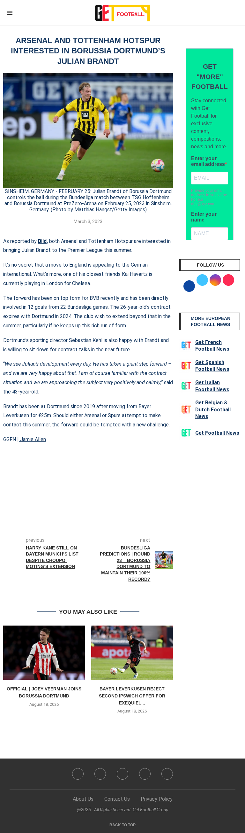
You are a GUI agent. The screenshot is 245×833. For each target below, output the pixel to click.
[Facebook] (78, 774)
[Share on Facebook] (78, 498)
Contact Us (117, 799)
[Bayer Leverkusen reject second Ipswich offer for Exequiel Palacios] (132, 653)
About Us (83, 799)
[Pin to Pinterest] (101, 498)
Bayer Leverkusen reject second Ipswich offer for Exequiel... (132, 695)
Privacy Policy (157, 799)
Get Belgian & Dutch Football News (213, 409)
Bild (42, 241)
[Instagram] (122, 774)
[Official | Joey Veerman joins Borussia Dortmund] (44, 653)
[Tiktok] (167, 774)
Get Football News (217, 433)
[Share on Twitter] (90, 498)
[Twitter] (100, 774)
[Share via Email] (111, 498)
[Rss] (145, 774)
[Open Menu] (9, 13)
